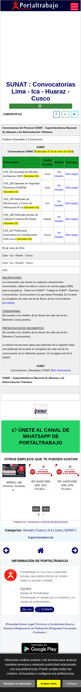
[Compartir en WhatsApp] (65, 114)
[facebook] (56, 114)
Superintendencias (41, 537)
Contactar (39, 632)
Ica (50, 530)
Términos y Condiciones (50, 624)
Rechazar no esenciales (17, 683)
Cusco (40, 530)
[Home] (40, 552)
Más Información (61, 370)
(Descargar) (71, 174)
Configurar (71, 683)
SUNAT (69, 530)
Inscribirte (8, 302)
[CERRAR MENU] (74, 6)
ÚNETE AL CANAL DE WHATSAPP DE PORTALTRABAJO (43, 436)
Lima (58, 530)
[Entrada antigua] (75, 552)
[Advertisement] (40, 46)
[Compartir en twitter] (74, 114)
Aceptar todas (49, 683)
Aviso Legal (27, 624)
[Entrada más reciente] (6, 552)
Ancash (28, 530)
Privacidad (12, 624)
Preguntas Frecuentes (63, 628)
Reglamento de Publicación (32, 628)
